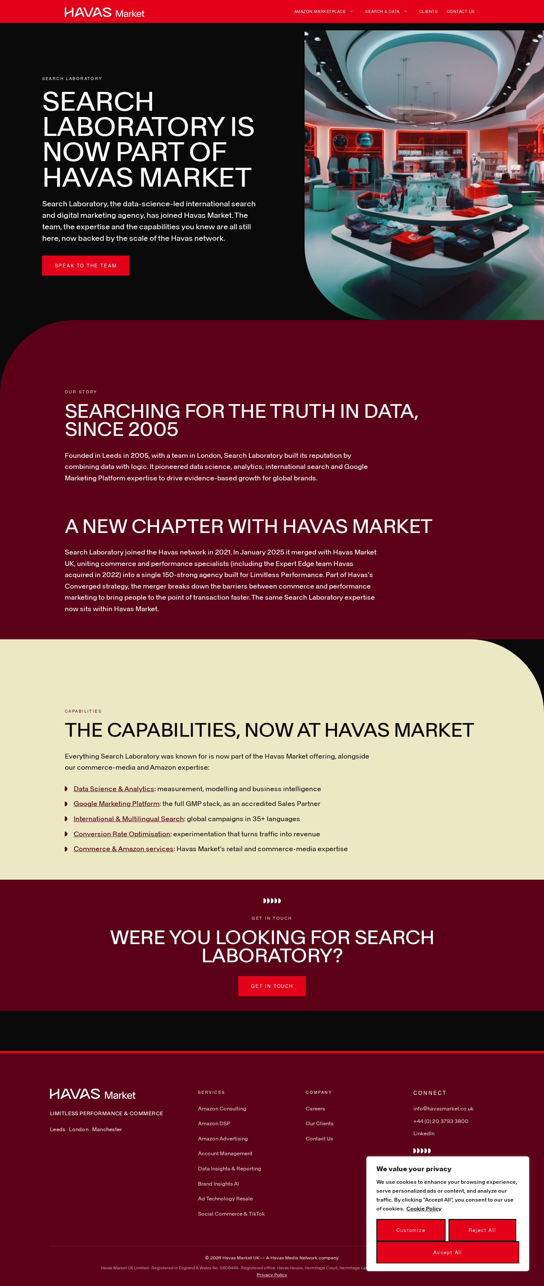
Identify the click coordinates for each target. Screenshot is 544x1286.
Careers (315, 1108)
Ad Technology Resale (225, 1198)
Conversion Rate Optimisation (122, 834)
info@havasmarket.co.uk (443, 1108)
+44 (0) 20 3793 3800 (441, 1121)
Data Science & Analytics (114, 788)
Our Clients (319, 1123)
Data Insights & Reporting (229, 1168)
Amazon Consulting (222, 1108)
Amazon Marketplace (320, 11)
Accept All (447, 1252)
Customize (410, 1229)
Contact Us (461, 11)
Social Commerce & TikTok (231, 1213)
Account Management (225, 1153)
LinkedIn (423, 1133)
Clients (428, 11)
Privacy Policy (272, 1274)
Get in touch (272, 985)
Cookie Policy (423, 1208)
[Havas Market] (104, 11)
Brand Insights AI (218, 1183)
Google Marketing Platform (116, 803)
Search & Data (382, 11)
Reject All (482, 1229)
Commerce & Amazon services (124, 848)
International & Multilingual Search (129, 818)
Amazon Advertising (223, 1138)
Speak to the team (86, 265)
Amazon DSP (214, 1123)
